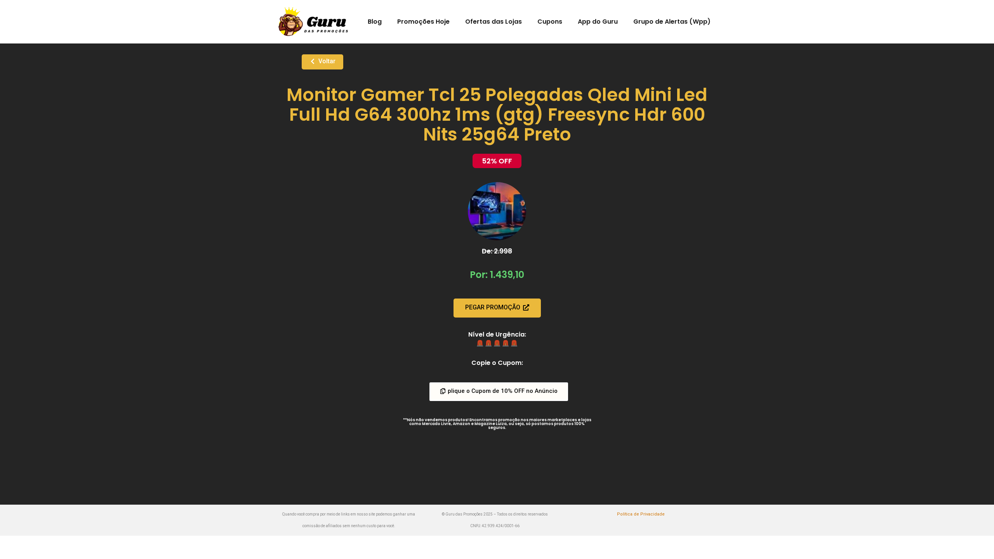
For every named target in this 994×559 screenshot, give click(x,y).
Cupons (549, 21)
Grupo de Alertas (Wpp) (672, 21)
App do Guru (598, 21)
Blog (375, 21)
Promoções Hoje (423, 21)
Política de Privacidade (641, 514)
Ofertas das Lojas (493, 21)
